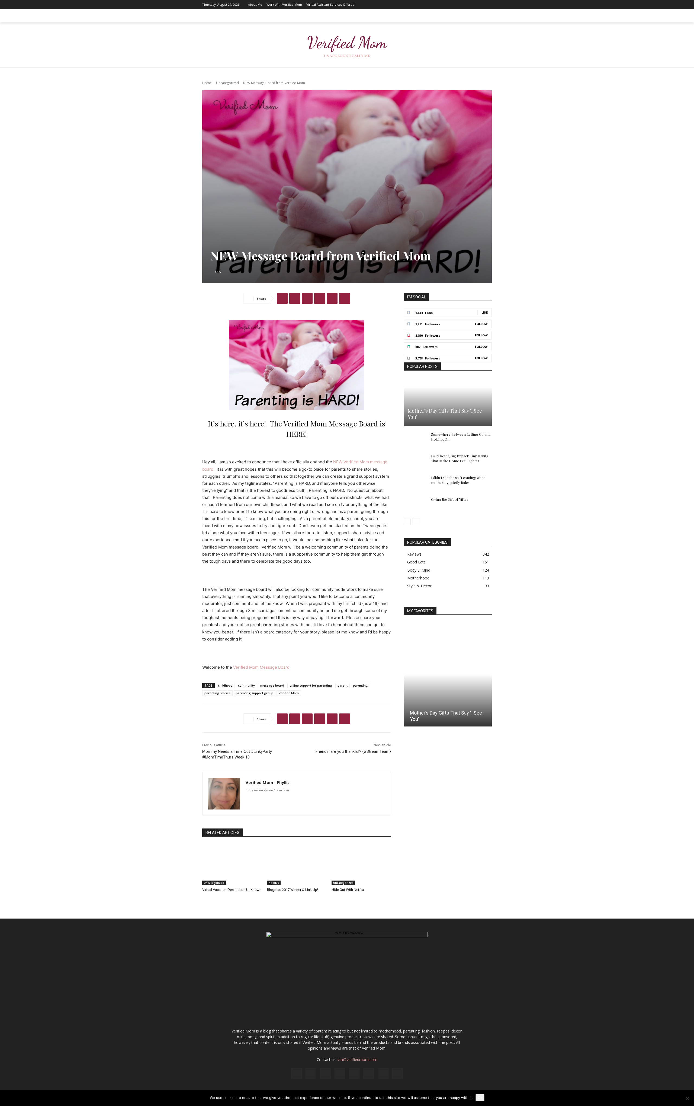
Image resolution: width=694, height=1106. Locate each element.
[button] (485, 15)
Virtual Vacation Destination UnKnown (231, 890)
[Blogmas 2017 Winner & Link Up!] (296, 864)
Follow (481, 324)
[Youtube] (488, 5)
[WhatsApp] (319, 298)
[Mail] (455, 5)
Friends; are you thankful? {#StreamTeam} (353, 751)
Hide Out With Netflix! (348, 890)
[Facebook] (431, 5)
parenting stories (217, 693)
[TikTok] (471, 5)
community (246, 685)
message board (272, 685)
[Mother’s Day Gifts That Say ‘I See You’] (448, 402)
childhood (225, 685)
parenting (360, 685)
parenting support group (254, 693)
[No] (687, 1098)
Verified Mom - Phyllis (268, 782)
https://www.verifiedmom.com (267, 790)
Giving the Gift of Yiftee (449, 499)
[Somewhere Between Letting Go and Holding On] (415, 439)
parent (343, 685)
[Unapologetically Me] (347, 45)
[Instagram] (439, 5)
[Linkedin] (447, 5)
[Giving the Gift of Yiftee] (415, 504)
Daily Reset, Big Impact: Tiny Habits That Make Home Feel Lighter (459, 458)
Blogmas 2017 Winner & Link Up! (292, 890)
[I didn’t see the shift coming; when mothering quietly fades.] (415, 483)
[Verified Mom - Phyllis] (224, 793)
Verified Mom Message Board (261, 667)
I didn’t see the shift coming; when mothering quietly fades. (458, 480)
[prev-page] (407, 521)
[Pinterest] (463, 5)
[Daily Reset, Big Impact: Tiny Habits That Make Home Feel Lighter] (415, 461)
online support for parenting (311, 685)
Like (484, 312)
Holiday (274, 883)
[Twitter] (479, 5)
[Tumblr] (344, 298)
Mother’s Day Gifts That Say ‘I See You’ (445, 413)
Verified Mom (289, 693)
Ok (480, 1097)
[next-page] (416, 521)
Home (207, 83)
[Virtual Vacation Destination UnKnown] (232, 864)
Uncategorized (227, 83)
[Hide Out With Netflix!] (361, 864)
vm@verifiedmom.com (357, 1059)
